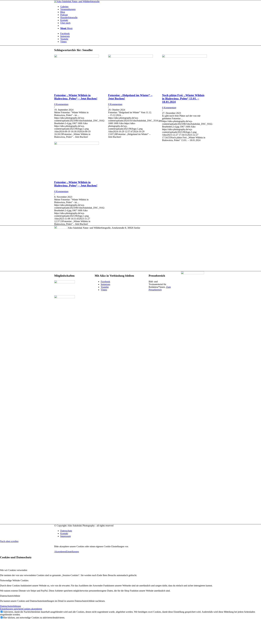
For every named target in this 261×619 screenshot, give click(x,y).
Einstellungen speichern (11, 609)
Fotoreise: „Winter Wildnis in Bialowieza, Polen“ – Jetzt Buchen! (75, 97)
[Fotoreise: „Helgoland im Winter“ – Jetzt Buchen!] (130, 56)
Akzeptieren (60, 551)
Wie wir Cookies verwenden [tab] (13, 570)
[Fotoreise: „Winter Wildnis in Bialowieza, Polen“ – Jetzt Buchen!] (76, 56)
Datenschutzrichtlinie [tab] (10, 596)
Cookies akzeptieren (32, 609)
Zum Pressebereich (160, 288)
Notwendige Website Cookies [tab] (14, 580)
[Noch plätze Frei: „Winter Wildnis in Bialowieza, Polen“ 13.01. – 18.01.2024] (184, 56)
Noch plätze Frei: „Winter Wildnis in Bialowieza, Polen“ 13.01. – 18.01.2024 (183, 98)
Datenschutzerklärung (10, 606)
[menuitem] (133, 6)
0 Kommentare (61, 104)
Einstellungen (72, 551)
